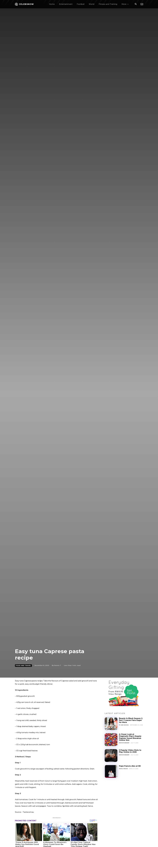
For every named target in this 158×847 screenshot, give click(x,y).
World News (123, 768)
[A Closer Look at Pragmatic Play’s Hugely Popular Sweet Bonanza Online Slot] (111, 739)
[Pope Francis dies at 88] (111, 771)
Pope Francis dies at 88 (130, 766)
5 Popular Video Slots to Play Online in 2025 (130, 751)
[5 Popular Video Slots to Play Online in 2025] (111, 755)
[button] (135, 4)
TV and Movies (124, 725)
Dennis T (57, 665)
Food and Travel (23, 665)
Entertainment (124, 743)
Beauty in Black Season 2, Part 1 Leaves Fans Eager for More (131, 720)
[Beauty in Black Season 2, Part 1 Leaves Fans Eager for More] (111, 723)
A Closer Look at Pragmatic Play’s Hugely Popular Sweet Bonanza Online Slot (130, 737)
